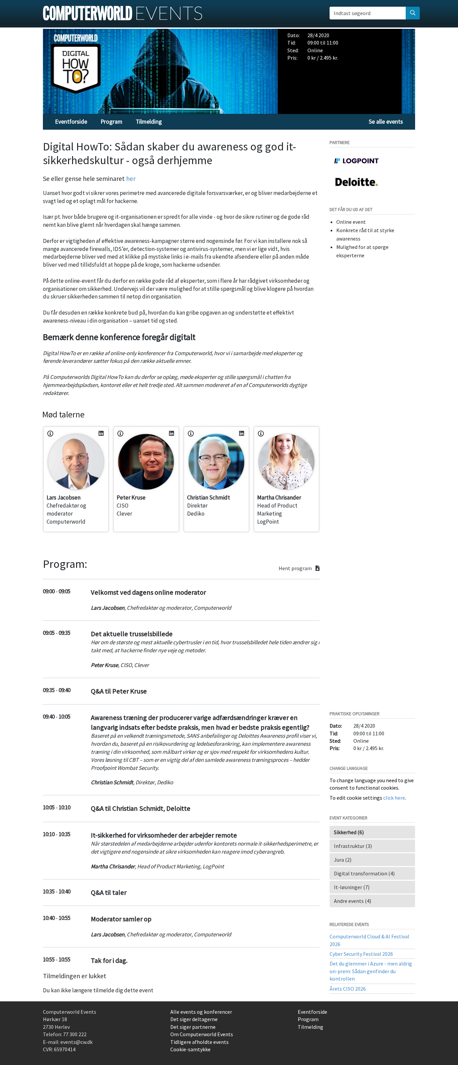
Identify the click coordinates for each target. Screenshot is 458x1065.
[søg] (413, 13)
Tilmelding (149, 121)
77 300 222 (75, 1034)
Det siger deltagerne (194, 1019)
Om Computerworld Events (201, 1034)
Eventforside (71, 121)
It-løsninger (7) (351, 887)
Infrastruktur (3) (353, 846)
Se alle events (386, 121)
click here (394, 797)
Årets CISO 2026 (348, 988)
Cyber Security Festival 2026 (361, 953)
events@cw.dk (76, 1042)
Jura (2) (342, 859)
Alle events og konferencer (201, 1011)
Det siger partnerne (193, 1026)
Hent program (296, 568)
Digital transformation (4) (364, 873)
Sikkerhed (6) (349, 832)
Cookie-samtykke (190, 1049)
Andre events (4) (352, 900)
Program (111, 121)
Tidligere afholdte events (199, 1042)
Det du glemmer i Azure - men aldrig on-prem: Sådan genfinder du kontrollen (371, 971)
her (130, 178)
